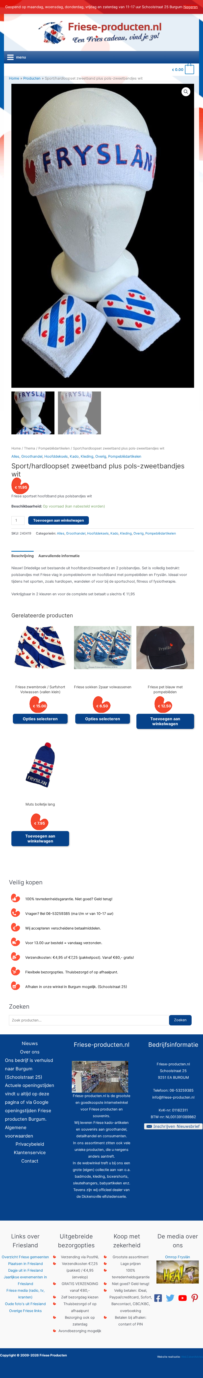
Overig (100, 456)
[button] (185, 91)
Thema (29, 448)
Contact (29, 1161)
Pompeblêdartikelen (54, 448)
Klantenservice (30, 1152)
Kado (74, 456)
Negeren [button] (190, 7)
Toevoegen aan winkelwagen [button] (165, 721)
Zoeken (180, 1020)
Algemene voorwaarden (19, 1131)
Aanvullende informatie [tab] (59, 556)
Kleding (87, 456)
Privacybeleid (30, 1144)
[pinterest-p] (196, 1298)
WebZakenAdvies (192, 1356)
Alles (15, 456)
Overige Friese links (25, 1311)
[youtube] (184, 1298)
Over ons (30, 1051)
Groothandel (31, 456)
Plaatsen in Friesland (25, 1263)
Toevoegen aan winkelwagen (58, 520)
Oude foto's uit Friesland (25, 1304)
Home (16, 448)
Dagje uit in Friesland (25, 1270)
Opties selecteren (40, 718)
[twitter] (171, 1298)
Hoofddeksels (56, 456)
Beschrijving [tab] (22, 556)
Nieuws (30, 1043)
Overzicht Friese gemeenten (25, 1257)
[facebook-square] (159, 1298)
